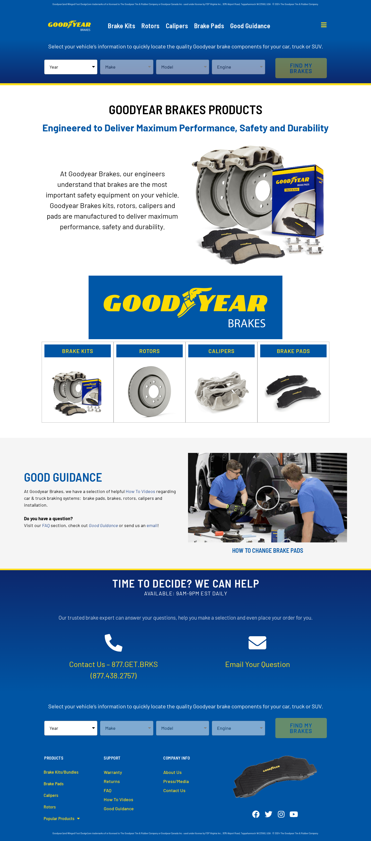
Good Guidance (250, 26)
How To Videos (140, 491)
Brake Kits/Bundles (61, 772)
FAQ (46, 525)
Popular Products (59, 818)
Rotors (150, 26)
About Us (172, 772)
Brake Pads (209, 26)
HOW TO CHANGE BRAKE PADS (267, 550)
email (152, 525)
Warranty (113, 772)
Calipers (177, 26)
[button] (301, 68)
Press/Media (176, 781)
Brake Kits (121, 26)
